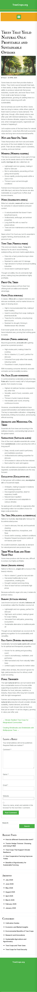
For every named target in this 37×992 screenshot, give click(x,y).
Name (6, 774)
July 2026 (9, 880)
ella (4, 77)
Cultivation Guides (12, 923)
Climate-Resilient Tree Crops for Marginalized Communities (15, 721)
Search (5, 823)
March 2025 (10, 900)
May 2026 (9, 888)
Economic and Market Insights (17, 927)
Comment (7, 749)
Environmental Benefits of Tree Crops (20, 931)
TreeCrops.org (20, 4)
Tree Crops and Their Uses (15, 946)
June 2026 (9, 884)
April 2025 (9, 896)
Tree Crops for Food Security (16, 949)
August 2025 (10, 892)
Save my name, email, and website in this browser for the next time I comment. (18, 806)
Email (5, 785)
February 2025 (11, 904)
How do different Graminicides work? (19, 839)
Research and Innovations (15, 935)
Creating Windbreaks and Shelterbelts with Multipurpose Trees (18, 729)
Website (6, 796)
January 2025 (11, 908)
